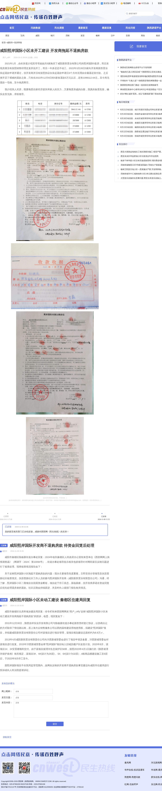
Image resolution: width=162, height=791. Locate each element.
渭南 (67, 36)
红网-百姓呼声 (131, 784)
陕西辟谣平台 (125, 60)
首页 (11, 27)
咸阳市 (10, 43)
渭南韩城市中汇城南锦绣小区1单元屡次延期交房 (141, 174)
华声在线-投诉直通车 (134, 770)
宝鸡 (22, 36)
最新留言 (83, 27)
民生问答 (130, 27)
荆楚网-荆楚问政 (132, 777)
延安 (83, 36)
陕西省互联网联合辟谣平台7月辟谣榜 (136, 67)
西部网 (37, 3)
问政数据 (35, 27)
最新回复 (106, 27)
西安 (7, 36)
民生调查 (59, 27)
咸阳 (37, 36)
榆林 (98, 36)
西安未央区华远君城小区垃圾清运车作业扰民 (140, 156)
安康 (128, 36)
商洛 (143, 36)
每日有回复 (124, 102)
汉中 (113, 36)
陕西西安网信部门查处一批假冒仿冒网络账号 (139, 85)
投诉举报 (18, 43)
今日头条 (145, 3)
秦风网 (128, 762)
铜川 (52, 36)
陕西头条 (55, 3)
